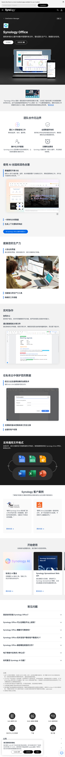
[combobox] (19, 5)
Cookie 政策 (32, 747)
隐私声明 (25, 747)
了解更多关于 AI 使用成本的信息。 (13, 681)
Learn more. (49, 689)
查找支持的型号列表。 (30, 676)
